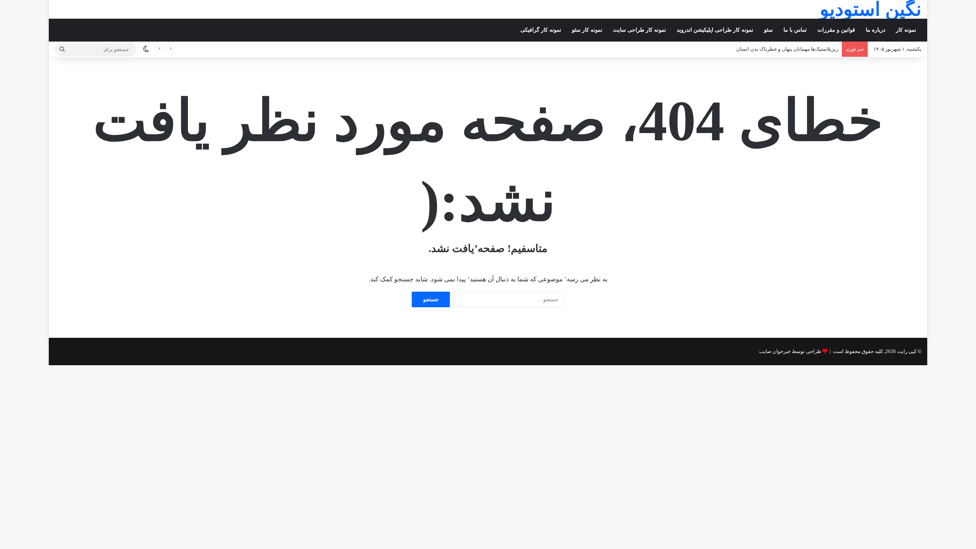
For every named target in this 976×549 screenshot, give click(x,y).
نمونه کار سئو (587, 30)
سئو (768, 30)
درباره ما (875, 30)
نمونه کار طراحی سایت (639, 30)
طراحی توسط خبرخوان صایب (790, 351)
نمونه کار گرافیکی (540, 30)
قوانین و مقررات (836, 30)
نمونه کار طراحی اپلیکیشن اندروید (715, 30)
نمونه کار (906, 30)
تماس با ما (795, 30)
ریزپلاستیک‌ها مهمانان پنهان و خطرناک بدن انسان (787, 49)
